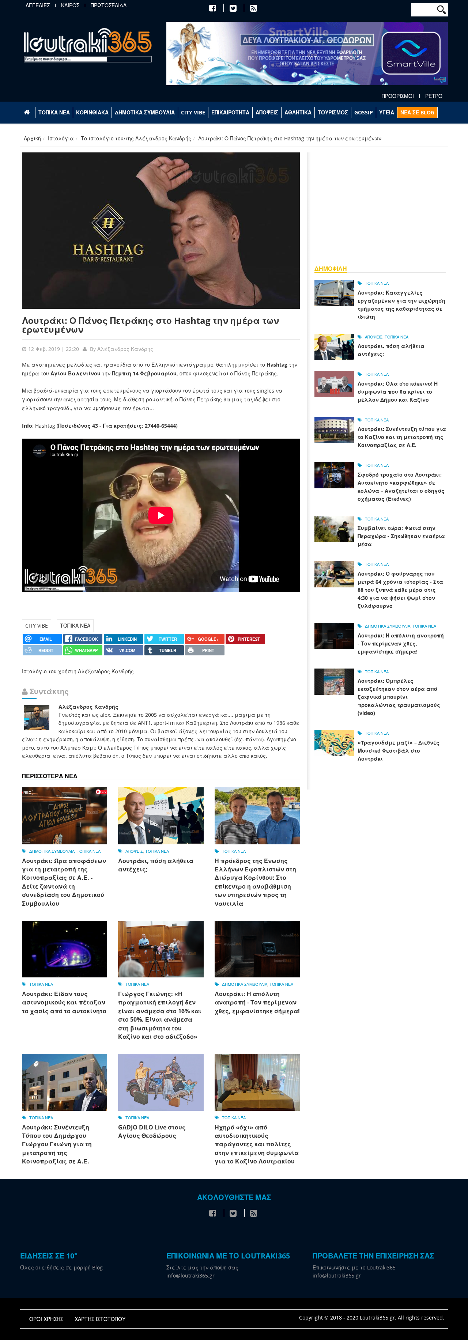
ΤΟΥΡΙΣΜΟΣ (333, 112)
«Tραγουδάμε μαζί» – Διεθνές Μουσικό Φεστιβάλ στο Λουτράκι (398, 750)
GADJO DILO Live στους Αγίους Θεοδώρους (152, 1131)
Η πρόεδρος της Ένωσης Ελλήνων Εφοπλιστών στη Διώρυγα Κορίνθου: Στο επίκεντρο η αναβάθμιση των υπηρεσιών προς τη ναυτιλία (255, 882)
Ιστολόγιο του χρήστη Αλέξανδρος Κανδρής (78, 671)
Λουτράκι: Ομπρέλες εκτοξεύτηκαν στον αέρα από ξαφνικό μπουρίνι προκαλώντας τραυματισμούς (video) (399, 696)
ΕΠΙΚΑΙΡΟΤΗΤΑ (230, 112)
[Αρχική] (87, 44)
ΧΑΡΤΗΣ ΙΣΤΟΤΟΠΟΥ (100, 1319)
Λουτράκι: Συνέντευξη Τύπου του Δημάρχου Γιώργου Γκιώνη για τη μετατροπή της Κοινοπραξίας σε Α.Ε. (57, 1144)
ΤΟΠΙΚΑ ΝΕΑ (54, 112)
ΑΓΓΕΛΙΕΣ (38, 5)
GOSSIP (363, 112)
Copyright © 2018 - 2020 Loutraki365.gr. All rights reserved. (371, 1317)
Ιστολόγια (61, 138)
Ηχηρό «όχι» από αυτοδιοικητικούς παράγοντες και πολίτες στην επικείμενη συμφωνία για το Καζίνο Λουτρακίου (257, 1144)
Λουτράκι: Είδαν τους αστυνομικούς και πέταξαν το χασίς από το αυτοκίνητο (64, 1002)
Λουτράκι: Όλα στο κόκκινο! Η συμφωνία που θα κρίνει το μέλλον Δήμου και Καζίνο (398, 391)
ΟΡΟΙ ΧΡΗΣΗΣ (46, 1319)
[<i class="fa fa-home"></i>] (27, 112)
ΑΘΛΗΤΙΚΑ (298, 112)
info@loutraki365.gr (190, 1275)
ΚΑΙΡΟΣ (70, 5)
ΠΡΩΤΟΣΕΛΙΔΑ (109, 5)
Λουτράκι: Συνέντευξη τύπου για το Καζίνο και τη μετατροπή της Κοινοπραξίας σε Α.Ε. (402, 436)
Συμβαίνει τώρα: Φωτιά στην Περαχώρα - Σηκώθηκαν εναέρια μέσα (401, 536)
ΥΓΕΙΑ (386, 112)
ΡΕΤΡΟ (433, 96)
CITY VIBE (193, 112)
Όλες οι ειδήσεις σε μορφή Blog (61, 1267)
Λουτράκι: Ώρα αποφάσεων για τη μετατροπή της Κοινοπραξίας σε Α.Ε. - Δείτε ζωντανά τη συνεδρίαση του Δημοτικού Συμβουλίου (64, 882)
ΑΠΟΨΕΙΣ (267, 112)
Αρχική (32, 138)
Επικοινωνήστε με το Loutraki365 (354, 1267)
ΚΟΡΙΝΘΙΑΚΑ (92, 112)
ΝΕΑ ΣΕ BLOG (417, 112)
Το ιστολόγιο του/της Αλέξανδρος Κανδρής (136, 138)
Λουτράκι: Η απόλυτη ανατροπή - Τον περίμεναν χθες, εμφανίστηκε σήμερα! (257, 1002)
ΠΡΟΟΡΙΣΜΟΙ (398, 96)
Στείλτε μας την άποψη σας (202, 1267)
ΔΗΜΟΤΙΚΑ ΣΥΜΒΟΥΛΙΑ (145, 112)
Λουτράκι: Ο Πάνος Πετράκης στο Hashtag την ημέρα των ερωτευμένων (150, 324)
